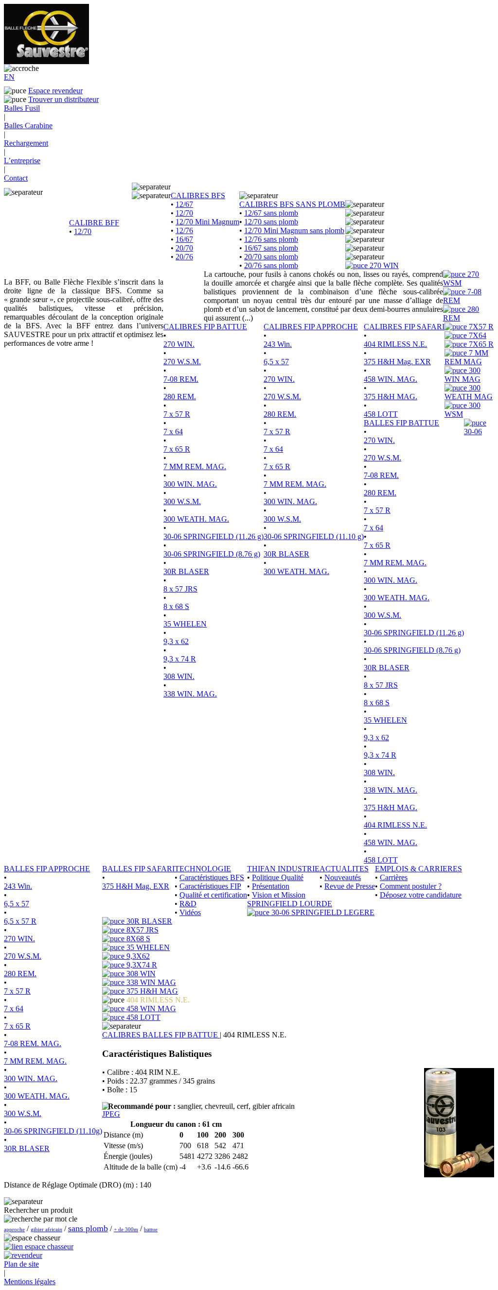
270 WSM (461, 278)
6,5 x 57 (276, 361)
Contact (16, 178)
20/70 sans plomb (271, 257)
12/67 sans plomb (271, 213)
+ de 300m (126, 1229)
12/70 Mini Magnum (207, 222)
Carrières (394, 877)
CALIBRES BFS (198, 195)
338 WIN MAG (150, 982)
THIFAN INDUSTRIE (283, 869)
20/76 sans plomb (271, 265)
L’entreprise (22, 160)
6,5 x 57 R (20, 921)
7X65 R (480, 344)
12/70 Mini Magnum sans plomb (294, 230)
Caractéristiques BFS (211, 877)
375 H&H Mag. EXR (397, 361)
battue (151, 1229)
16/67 (184, 239)
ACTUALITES (344, 869)
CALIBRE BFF (94, 223)
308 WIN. (179, 676)
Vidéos (190, 912)
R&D (187, 904)
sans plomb (88, 1228)
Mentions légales (29, 1281)
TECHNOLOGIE (203, 869)
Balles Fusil (22, 108)
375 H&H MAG (151, 991)
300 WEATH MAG (469, 392)
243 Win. (278, 344)
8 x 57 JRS (180, 589)
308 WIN (140, 973)
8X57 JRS (141, 930)
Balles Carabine (28, 125)
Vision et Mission (278, 895)
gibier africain (46, 1229)
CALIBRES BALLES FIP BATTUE (161, 1035)
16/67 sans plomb (271, 248)
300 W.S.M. (182, 501)
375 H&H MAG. (390, 396)
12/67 (184, 204)
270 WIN (383, 265)
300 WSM (462, 409)
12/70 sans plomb (271, 222)
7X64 (476, 335)
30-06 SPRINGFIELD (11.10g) (53, 1131)
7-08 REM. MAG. (32, 1043)
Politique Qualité (277, 877)
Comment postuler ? (411, 886)
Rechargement (26, 143)
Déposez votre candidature (421, 895)
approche (14, 1229)
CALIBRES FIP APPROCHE (311, 326)
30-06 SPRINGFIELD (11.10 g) (314, 536)
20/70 (184, 248)
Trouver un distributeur (63, 99)
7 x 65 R (176, 449)
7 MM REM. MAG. (194, 466)
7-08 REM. (180, 379)
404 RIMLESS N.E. (395, 344)
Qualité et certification (213, 895)
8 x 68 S (176, 606)
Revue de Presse (349, 886)
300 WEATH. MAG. (196, 519)
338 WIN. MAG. (190, 694)
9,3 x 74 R (179, 659)
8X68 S (137, 938)
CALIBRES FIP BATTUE (205, 326)
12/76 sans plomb (271, 239)
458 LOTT (381, 414)
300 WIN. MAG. (190, 484)
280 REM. (179, 396)
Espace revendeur (55, 90)
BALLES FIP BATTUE (401, 423)
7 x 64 (173, 431)
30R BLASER (186, 571)
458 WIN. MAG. (390, 379)
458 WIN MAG (150, 1008)
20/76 (184, 257)
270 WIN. (179, 344)
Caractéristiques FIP (210, 886)
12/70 (82, 231)
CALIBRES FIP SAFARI (404, 326)
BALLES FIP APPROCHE (47, 869)
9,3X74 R (140, 965)
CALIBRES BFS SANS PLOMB (292, 204)
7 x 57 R (176, 414)
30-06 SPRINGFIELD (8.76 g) (211, 554)
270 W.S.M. (182, 361)
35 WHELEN (185, 624)
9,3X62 (137, 956)
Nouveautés (342, 877)
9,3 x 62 (176, 641)
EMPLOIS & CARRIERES (418, 869)
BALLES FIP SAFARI (138, 869)
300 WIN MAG (462, 374)
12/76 (184, 230)
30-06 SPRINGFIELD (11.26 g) (213, 536)
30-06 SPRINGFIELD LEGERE (321, 912)
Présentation (270, 886)
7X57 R (480, 326)
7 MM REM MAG (466, 357)
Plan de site (21, 1264)
